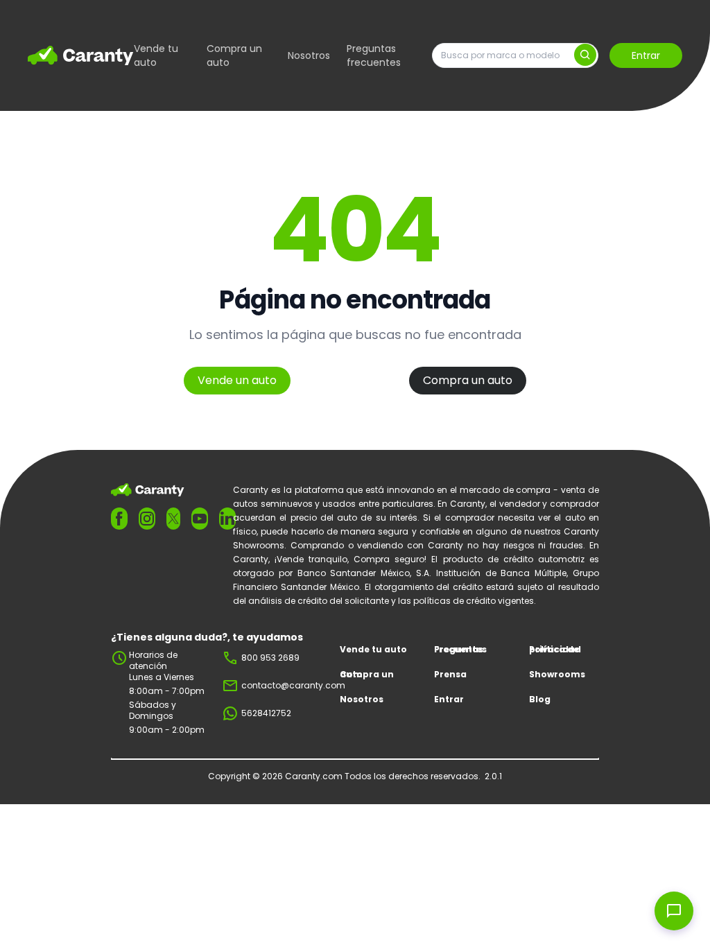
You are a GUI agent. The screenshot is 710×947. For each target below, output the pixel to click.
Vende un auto (237, 380)
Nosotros (309, 55)
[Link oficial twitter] (173, 518)
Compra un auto (234, 55)
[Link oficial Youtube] (199, 518)
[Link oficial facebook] (119, 518)
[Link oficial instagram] (147, 518)
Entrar (646, 55)
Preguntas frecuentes (374, 55)
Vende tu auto (156, 55)
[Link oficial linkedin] (227, 518)
